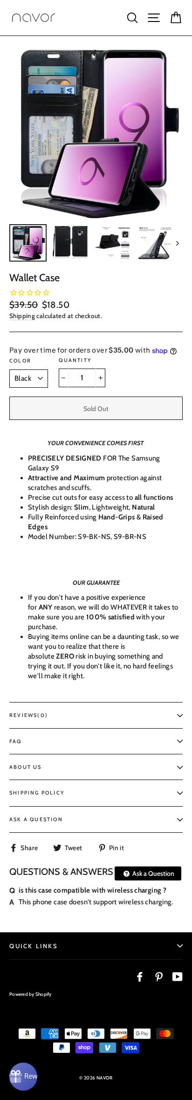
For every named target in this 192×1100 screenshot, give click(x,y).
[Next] (177, 243)
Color (20, 360)
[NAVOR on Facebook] (140, 977)
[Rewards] (23, 1077)
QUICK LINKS (33, 946)
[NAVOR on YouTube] (177, 977)
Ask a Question (152, 873)
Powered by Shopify (30, 994)
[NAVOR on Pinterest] (159, 977)
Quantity (75, 360)
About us (25, 767)
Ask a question (36, 819)
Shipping (22, 315)
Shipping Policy (36, 792)
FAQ (15, 741)
